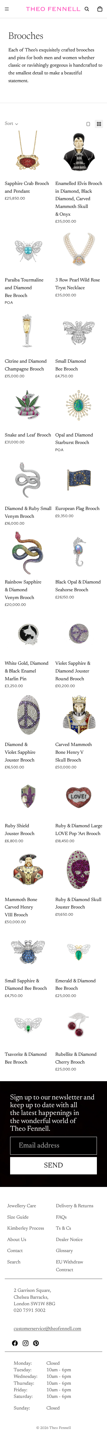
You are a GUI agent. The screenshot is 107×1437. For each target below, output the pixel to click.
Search (14, 1262)
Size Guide (18, 1217)
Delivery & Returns (74, 1206)
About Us (16, 1239)
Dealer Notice (69, 1239)
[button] (11, 124)
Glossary (64, 1251)
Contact (15, 1251)
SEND (53, 1165)
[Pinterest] (36, 1343)
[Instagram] (25, 1343)
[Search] (86, 9)
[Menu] (7, 9)
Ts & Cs (63, 1228)
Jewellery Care (21, 1206)
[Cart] (99, 9)
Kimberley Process (25, 1228)
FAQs (61, 1217)
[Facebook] (14, 1343)
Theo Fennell (60, 1428)
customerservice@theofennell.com (47, 1329)
